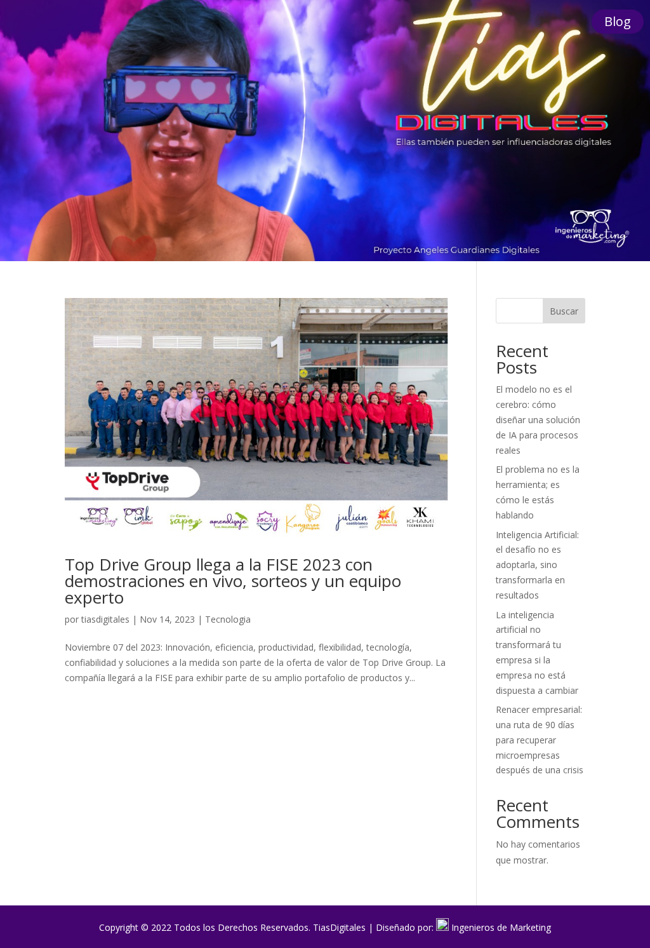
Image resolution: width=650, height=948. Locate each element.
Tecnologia (228, 619)
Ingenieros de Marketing (501, 927)
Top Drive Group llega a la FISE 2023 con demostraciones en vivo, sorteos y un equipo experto (233, 581)
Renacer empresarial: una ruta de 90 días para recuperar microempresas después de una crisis (539, 739)
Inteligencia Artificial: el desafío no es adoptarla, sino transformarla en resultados (537, 565)
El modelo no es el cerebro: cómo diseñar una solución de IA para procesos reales (538, 419)
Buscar (564, 311)
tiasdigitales (105, 619)
